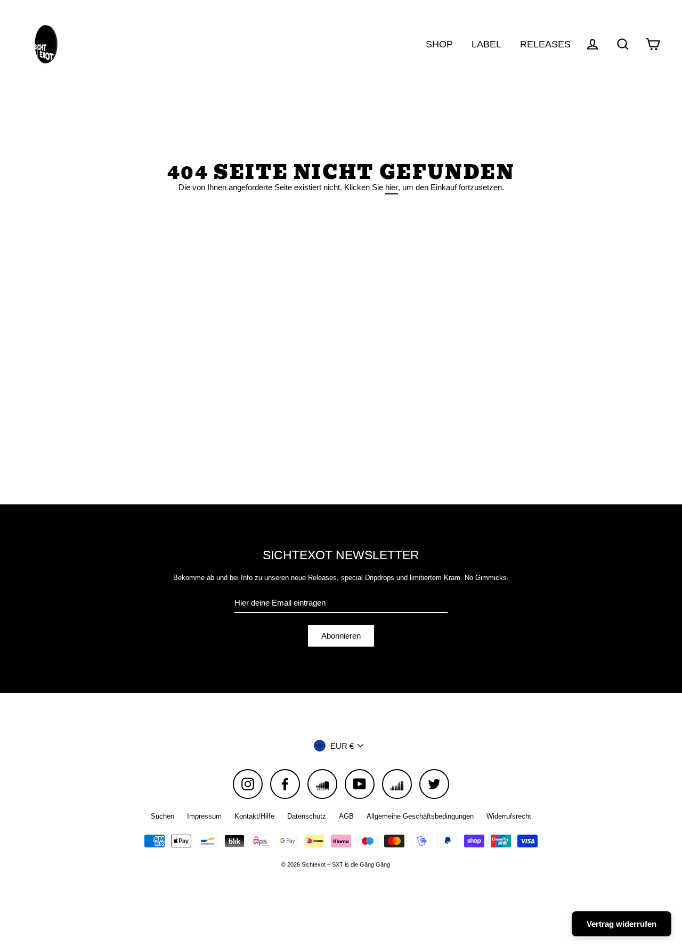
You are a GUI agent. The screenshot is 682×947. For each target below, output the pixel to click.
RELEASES (545, 44)
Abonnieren (341, 635)
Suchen (162, 816)
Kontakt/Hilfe (254, 816)
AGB (346, 816)
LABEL (486, 44)
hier (391, 187)
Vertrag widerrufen (621, 923)
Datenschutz (306, 816)
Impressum (204, 816)
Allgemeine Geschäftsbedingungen (420, 816)
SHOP (439, 44)
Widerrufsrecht (508, 816)
